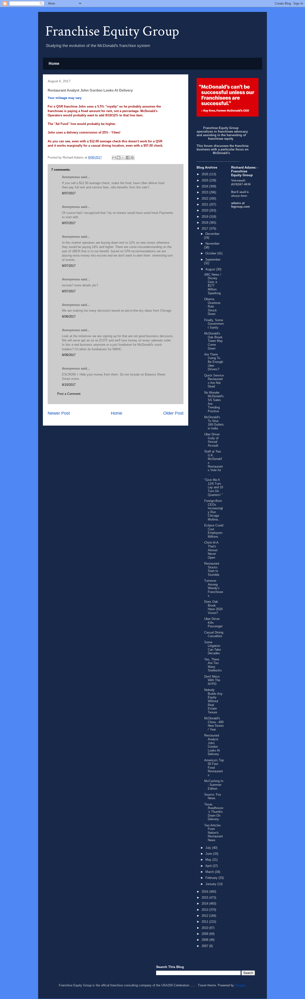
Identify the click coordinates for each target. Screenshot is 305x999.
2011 (205, 921)
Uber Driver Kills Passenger (213, 622)
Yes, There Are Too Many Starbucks (213, 665)
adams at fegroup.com (240, 204)
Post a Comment (69, 394)
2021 (205, 204)
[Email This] (114, 157)
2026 (205, 174)
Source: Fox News (212, 796)
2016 (205, 891)
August (210, 269)
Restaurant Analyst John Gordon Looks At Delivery (212, 745)
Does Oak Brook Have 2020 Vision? (213, 607)
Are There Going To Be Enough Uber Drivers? (213, 362)
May (208, 859)
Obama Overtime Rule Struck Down (212, 306)
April (209, 866)
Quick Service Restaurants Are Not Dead (214, 381)
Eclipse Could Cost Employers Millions (213, 531)
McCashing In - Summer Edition (213, 784)
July (208, 848)
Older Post (173, 413)
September (212, 259)
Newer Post (59, 413)
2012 (205, 915)
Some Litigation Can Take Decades (212, 647)
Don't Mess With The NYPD (212, 680)
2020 (205, 210)
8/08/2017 (69, 316)
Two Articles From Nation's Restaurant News (213, 833)
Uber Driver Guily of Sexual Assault (212, 440)
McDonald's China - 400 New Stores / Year (214, 723)
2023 (205, 192)
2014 (205, 903)
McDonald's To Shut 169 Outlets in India (214, 422)
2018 (205, 222)
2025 (205, 180)
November (212, 243)
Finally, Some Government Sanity (214, 323)
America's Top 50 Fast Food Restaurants (214, 767)
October (211, 253)
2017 (205, 228)
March (210, 872)
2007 (205, 946)
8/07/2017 (69, 193)
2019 (205, 216)
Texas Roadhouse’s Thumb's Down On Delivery (213, 812)
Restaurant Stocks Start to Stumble (211, 569)
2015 (205, 897)
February (212, 878)
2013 (205, 909)
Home (54, 64)
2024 (205, 186)
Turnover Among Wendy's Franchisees (213, 588)
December (212, 234)
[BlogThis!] (118, 157)
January (211, 884)
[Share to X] (123, 157)
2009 (205, 934)
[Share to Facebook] (127, 157)
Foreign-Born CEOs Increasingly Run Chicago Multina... (213, 510)
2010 (205, 928)
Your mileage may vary (64, 98)
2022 (205, 198)
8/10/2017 (69, 384)
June (209, 853)
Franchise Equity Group (112, 31)
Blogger (240, 985)
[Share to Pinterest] (132, 157)
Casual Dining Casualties (213, 634)
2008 (205, 940)
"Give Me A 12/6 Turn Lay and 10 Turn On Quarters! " (213, 487)
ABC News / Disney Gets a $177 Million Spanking (212, 284)
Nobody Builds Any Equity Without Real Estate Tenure (213, 701)
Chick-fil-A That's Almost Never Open (211, 550)
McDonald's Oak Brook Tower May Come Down (213, 341)
